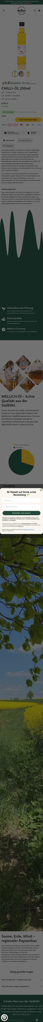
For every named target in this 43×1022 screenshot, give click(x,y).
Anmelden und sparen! (21, 513)
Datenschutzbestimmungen (29, 529)
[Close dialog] (41, 490)
